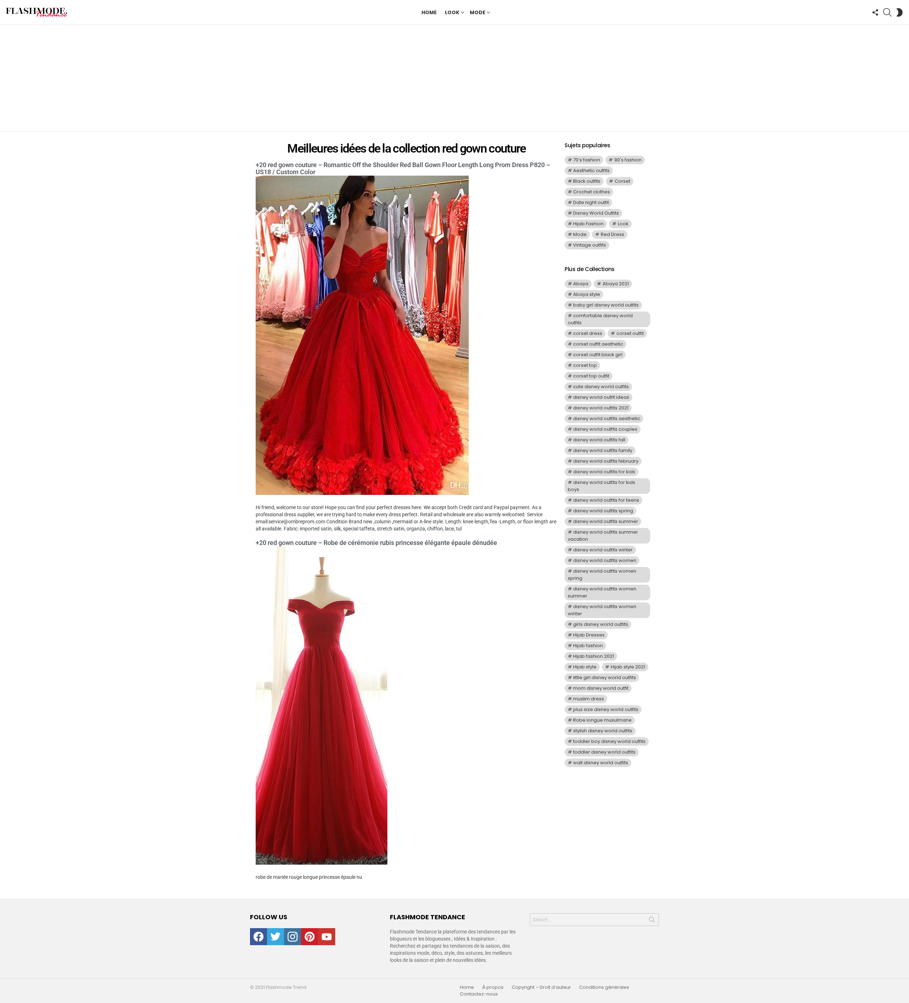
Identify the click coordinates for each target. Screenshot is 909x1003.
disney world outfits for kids (604, 471)
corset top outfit (591, 376)
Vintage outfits (589, 245)
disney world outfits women (604, 560)
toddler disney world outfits (604, 752)
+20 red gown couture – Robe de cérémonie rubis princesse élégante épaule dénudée (376, 542)
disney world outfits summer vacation (603, 535)
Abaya (580, 283)
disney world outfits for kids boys (601, 486)
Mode (477, 12)
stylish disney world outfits (602, 730)
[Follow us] (875, 12)
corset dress (587, 333)
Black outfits (586, 181)
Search (652, 921)
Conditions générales (604, 987)
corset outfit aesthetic (598, 344)
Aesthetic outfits (591, 170)
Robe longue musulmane (602, 720)
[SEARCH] (887, 12)
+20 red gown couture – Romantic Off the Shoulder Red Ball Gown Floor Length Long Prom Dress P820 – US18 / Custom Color (403, 168)
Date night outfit (591, 202)
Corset (622, 181)
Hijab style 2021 (628, 666)
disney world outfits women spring (602, 575)
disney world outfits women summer (602, 592)
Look (452, 12)
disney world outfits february (605, 461)
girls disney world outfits (600, 624)
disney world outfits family (602, 450)
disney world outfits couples (605, 429)
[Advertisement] (454, 78)
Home (429, 12)
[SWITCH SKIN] (899, 12)
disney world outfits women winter (602, 610)
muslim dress (588, 698)
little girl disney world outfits (604, 677)
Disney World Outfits (596, 213)
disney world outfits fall (599, 439)
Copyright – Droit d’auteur (541, 987)
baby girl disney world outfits (606, 305)
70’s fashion (586, 159)
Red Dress (612, 234)
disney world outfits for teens (606, 500)
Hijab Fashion (588, 223)
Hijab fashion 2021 (593, 656)
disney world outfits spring (603, 510)
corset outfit (630, 333)
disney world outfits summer (605, 521)
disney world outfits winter (603, 549)
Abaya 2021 (616, 283)
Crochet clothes (591, 191)
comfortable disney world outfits (600, 319)
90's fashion (628, 159)
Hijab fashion (588, 645)
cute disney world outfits (601, 386)
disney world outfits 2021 (600, 407)
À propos (493, 987)
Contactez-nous (479, 994)
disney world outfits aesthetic (606, 418)
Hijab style (585, 666)
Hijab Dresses (589, 635)
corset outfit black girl (597, 354)
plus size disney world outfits (605, 709)
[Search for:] (594, 919)
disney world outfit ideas (601, 397)
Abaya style (586, 294)
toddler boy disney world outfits (609, 741)
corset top (585, 365)
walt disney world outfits (600, 762)
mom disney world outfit (600, 688)
